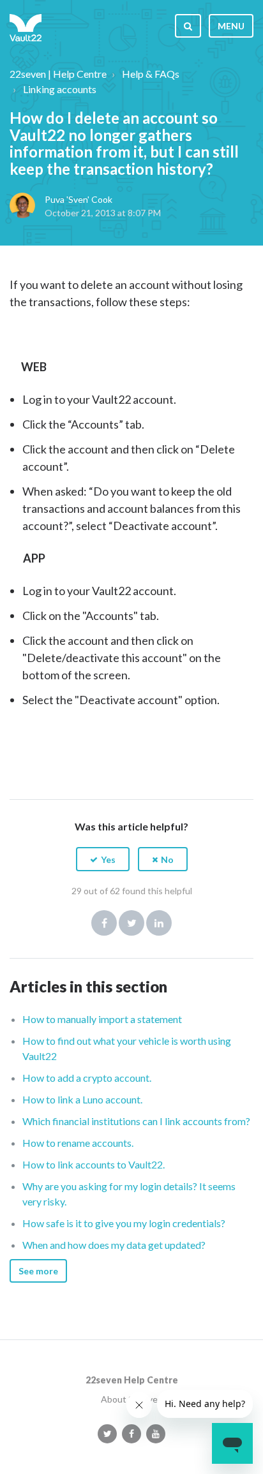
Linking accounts (59, 89)
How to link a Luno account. (82, 1099)
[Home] (25, 25)
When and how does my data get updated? (114, 1245)
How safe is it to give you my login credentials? (123, 1223)
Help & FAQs (150, 74)
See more (38, 1270)
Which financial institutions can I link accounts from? (136, 1121)
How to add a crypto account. (86, 1078)
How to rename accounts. (77, 1143)
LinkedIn (159, 923)
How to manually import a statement (102, 1019)
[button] (103, 859)
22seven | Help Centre (58, 74)
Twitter (131, 923)
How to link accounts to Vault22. (93, 1164)
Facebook (104, 923)
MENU (231, 25)
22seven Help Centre (132, 1380)
